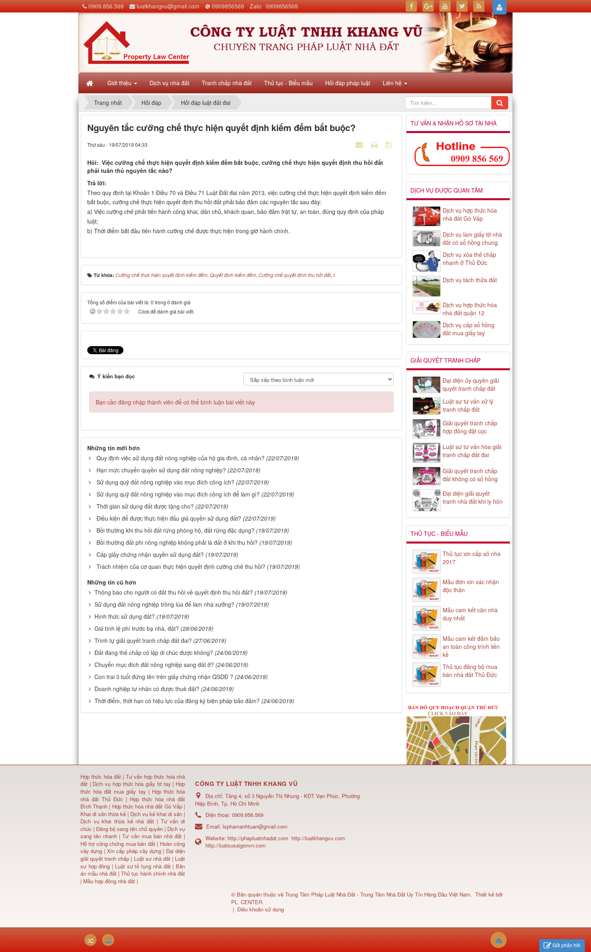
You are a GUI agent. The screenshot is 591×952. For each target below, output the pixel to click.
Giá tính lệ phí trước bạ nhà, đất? (136, 628)
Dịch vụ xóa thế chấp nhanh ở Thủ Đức (469, 258)
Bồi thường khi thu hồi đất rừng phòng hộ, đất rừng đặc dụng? (175, 530)
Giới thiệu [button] (120, 83)
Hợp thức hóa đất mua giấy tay (132, 787)
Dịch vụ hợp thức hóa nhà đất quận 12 (470, 309)
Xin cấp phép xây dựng (134, 851)
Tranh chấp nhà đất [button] (227, 83)
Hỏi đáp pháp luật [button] (347, 83)
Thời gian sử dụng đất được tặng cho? (145, 506)
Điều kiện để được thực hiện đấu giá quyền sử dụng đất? (168, 518)
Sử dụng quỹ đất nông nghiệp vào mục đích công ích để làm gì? (178, 494)
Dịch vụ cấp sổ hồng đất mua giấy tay (469, 329)
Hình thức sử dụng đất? (124, 616)
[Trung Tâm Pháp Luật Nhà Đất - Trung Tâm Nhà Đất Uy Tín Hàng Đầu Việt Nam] (136, 42)
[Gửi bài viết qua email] (360, 144)
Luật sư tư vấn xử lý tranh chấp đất (468, 405)
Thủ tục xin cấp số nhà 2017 (472, 558)
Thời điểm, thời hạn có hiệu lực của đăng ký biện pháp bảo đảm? (177, 701)
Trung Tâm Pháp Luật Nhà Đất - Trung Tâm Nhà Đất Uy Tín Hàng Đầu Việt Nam (377, 894)
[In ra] (375, 144)
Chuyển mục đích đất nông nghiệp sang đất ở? (154, 665)
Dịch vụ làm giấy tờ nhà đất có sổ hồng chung (472, 238)
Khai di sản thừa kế (103, 814)
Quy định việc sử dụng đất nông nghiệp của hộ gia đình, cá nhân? (180, 458)
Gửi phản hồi (566, 945)
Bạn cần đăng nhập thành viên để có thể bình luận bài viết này (175, 402)
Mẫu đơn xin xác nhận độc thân (471, 586)
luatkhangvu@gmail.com (168, 6)
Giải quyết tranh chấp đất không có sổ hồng (470, 475)
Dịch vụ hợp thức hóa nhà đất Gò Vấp (470, 214)
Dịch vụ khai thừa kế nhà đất (117, 821)
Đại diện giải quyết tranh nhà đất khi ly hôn (473, 497)
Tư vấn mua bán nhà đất (153, 836)
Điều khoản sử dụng (260, 909)
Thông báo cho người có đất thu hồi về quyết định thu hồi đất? (173, 592)
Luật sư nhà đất (151, 858)
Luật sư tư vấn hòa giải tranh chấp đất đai (472, 451)
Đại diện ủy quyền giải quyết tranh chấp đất (471, 384)
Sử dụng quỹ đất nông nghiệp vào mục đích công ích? (165, 482)
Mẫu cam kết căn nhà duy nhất (470, 614)
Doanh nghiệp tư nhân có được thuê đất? (146, 689)
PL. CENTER (246, 902)
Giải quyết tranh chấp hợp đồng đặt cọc (470, 427)
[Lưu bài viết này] (389, 144)
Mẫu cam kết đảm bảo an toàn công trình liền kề (471, 646)
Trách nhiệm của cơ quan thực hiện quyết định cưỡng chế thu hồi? (180, 566)
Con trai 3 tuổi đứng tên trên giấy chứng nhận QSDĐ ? (163, 677)
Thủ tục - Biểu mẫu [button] (288, 83)
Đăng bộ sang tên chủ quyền (130, 829)
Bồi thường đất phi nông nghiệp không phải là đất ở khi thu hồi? (177, 542)
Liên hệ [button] (393, 83)
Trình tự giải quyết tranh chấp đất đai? (143, 640)
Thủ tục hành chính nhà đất (153, 873)
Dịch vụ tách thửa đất (470, 280)
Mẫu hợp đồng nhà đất (109, 881)
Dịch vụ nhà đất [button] (169, 83)
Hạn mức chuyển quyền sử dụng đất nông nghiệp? (161, 470)
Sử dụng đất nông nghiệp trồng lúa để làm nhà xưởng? (164, 604)
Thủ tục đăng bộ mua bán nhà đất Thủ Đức (470, 671)
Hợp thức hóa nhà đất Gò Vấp (147, 806)
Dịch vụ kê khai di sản (157, 814)
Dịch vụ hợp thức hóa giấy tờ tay (131, 784)
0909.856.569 (106, 6)
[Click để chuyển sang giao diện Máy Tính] (108, 940)
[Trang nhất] (90, 83)
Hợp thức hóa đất (100, 776)
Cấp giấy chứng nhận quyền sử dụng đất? (150, 554)
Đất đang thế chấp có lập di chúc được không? (153, 652)
